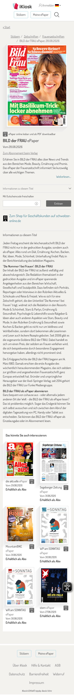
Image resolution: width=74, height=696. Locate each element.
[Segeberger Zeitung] (54, 462)
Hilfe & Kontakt (40, 665)
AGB (58, 665)
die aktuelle (16, 481)
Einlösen (58, 203)
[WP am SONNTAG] (54, 525)
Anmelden (48, 5)
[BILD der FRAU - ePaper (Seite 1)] (37, 85)
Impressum (36, 682)
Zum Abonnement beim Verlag (20, 153)
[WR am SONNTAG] (20, 586)
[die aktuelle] (20, 459)
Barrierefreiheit (39, 674)
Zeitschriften (31, 36)
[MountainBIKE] (20, 524)
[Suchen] (56, 14)
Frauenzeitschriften (53, 36)
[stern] (54, 585)
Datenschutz (17, 674)
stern (47, 608)
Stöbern (21, 15)
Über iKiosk (20, 665)
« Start (6, 27)
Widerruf (58, 674)
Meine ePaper (40, 15)
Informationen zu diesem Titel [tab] (18, 188)
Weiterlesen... (63, 177)
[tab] (37, 196)
